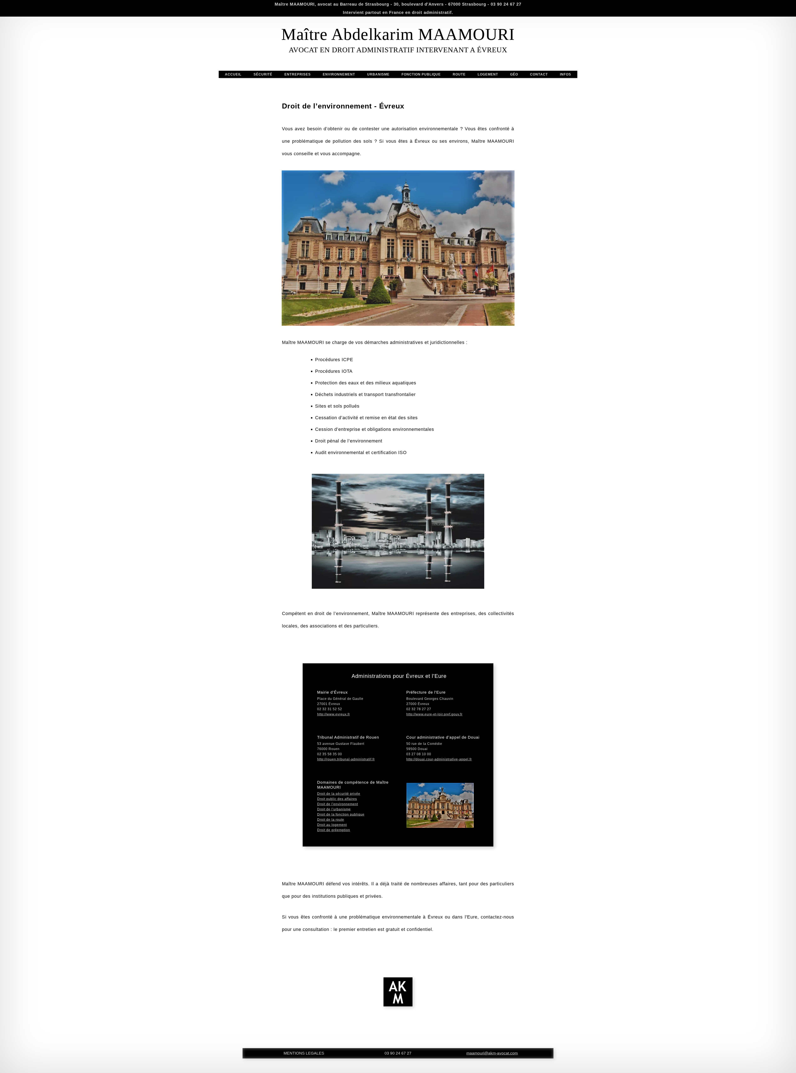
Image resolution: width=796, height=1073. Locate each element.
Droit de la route (330, 819)
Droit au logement (332, 825)
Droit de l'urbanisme (334, 809)
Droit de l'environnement (337, 804)
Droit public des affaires (337, 799)
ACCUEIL (233, 74)
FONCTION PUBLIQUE (421, 74)
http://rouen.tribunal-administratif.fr (346, 759)
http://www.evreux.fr (333, 714)
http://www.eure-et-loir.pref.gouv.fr (434, 714)
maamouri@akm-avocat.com (492, 1053)
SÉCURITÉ (263, 74)
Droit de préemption (333, 830)
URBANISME (378, 74)
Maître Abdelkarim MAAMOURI (398, 34)
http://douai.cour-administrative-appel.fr (439, 759)
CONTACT (539, 74)
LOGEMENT (488, 74)
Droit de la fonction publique (340, 814)
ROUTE (459, 74)
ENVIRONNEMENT (339, 74)
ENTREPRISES (297, 74)
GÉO (514, 74)
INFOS (565, 74)
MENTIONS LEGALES (304, 1053)
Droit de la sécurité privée (338, 793)
